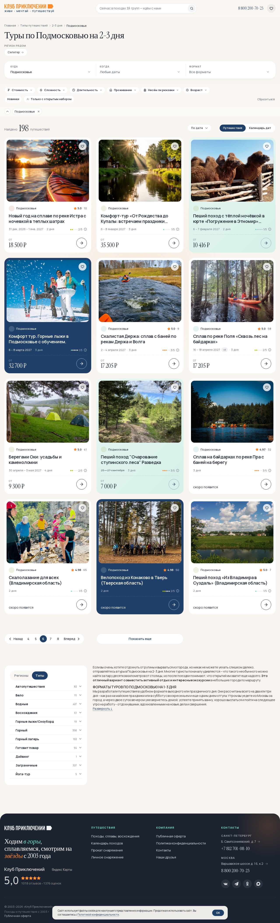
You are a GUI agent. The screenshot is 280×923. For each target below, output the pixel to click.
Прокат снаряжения (107, 850)
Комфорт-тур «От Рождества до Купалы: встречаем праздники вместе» (134, 218)
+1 (224, 349)
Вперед (69, 639)
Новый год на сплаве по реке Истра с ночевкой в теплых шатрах (47, 218)
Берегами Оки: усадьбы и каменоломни (35, 459)
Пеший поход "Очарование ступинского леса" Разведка (131, 459)
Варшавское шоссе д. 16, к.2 (242, 863)
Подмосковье (26, 208)
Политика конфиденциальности (181, 843)
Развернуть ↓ (103, 708)
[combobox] (144, 8)
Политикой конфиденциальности (98, 914)
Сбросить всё (266, 99)
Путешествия (232, 128)
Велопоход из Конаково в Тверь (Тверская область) (134, 580)
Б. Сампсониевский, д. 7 (238, 841)
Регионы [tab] (21, 675)
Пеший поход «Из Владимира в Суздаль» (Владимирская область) (230, 580)
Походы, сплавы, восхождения (115, 836)
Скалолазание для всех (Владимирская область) (35, 580)
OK (218, 913)
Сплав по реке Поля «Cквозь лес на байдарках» (230, 338)
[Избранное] (271, 8)
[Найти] (192, 8)
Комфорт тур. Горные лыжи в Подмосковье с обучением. (39, 338)
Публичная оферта (171, 836)
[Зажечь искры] (269, 824)
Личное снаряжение (107, 857)
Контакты (163, 850)
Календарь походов (107, 843)
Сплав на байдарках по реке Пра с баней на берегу (228, 459)
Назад (18, 639)
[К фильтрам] (7, 111)
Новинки (13, 99)
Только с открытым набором (51, 99)
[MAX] (258, 883)
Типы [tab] (39, 675)
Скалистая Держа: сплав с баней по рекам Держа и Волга (138, 338)
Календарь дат (260, 128)
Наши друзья (166, 857)
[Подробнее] (81, 243)
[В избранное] (82, 146)
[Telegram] (236, 883)
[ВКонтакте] (225, 883)
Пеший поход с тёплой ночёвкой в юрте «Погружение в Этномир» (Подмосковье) (229, 218)
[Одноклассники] (247, 883)
